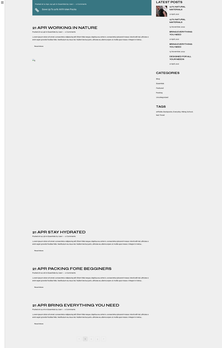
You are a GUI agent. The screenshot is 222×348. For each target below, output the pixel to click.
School (190, 112)
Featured (160, 88)
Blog (158, 79)
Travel (162, 115)
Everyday (177, 112)
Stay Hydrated (67, 232)
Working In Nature (72, 27)
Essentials (62, 4)
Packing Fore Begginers (79, 268)
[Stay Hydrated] (91, 143)
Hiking (183, 112)
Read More (38, 46)
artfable (159, 112)
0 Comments (81, 4)
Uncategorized (162, 97)
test (157, 115)
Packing (159, 93)
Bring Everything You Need (83, 305)
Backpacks (167, 112)
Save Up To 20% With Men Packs (59, 9)
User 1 (71, 4)
